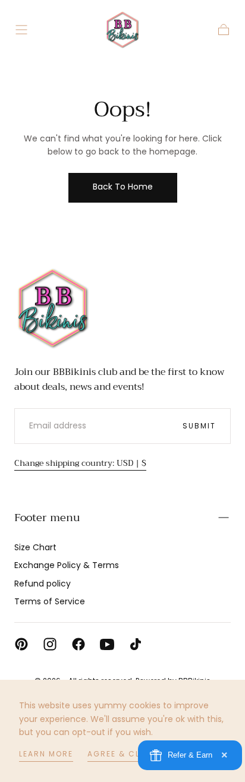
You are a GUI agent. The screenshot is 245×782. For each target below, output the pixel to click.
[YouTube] (107, 644)
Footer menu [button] (47, 517)
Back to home (123, 187)
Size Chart (35, 547)
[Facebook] (78, 644)
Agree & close (122, 754)
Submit (199, 426)
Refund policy (42, 583)
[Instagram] (50, 644)
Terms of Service (49, 601)
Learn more (46, 754)
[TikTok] (135, 644)
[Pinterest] (21, 644)
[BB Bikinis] (53, 307)
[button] (21, 30)
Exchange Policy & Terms (66, 565)
